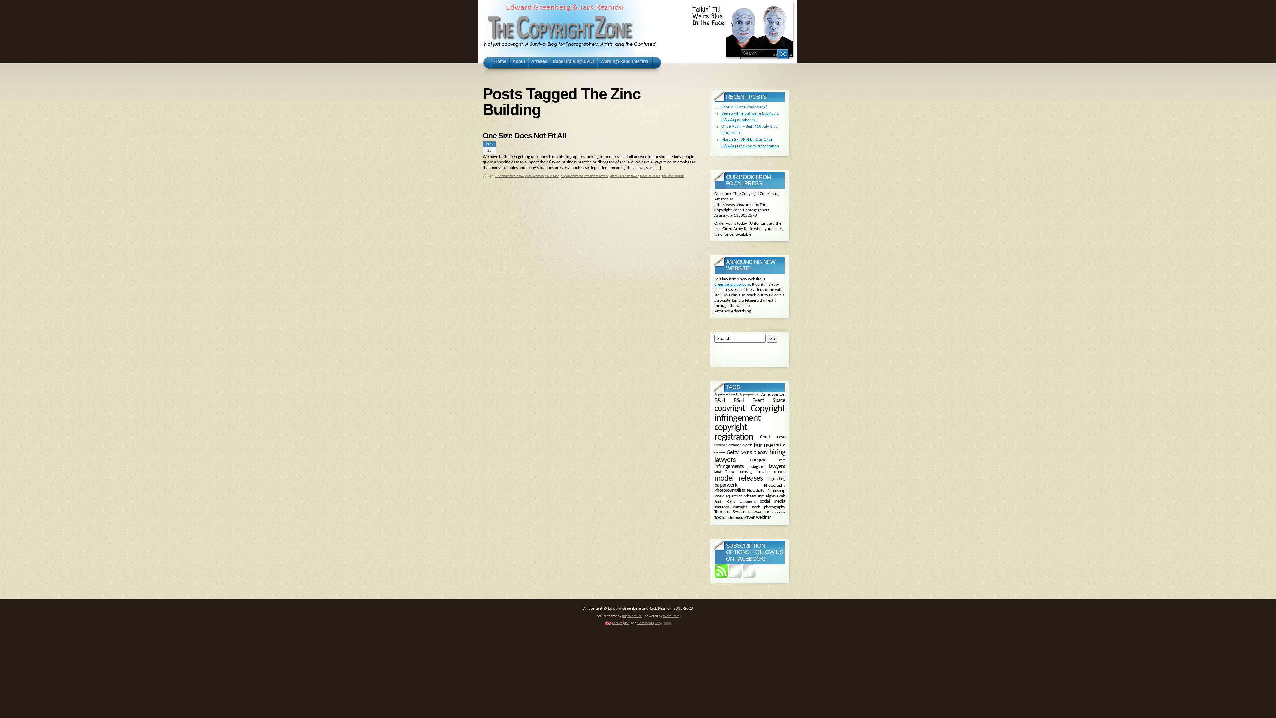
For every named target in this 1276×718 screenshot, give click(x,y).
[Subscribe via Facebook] (749, 577)
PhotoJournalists (729, 490)
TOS (717, 518)
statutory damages (730, 507)
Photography (774, 485)
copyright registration (733, 432)
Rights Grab (775, 496)
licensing (745, 472)
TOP (667, 623)
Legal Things (724, 472)
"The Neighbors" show (509, 176)
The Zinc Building (673, 176)
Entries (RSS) (621, 623)
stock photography (768, 507)
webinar (763, 517)
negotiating (776, 479)
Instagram (756, 467)
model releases (650, 176)
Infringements (729, 466)
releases (750, 496)
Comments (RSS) (649, 623)
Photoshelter (756, 491)
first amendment (572, 176)
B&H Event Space (759, 400)
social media (772, 501)
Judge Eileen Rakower (624, 176)
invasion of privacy (596, 176)
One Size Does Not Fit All (524, 135)
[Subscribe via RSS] (721, 577)
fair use (763, 445)
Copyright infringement (749, 413)
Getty (733, 452)
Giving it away (754, 452)
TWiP (750, 518)
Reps (761, 496)
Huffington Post (767, 460)
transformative (733, 518)
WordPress (671, 616)
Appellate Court (725, 394)
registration (734, 496)
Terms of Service (729, 512)
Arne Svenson (534, 176)
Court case (552, 176)
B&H (719, 401)
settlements (748, 501)
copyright (729, 409)
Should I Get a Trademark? (744, 107)
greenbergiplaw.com (732, 284)
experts (747, 445)
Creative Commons (727, 445)
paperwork (725, 485)
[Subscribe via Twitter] (735, 577)
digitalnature (632, 616)
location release (771, 472)
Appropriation (749, 394)
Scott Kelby (724, 502)
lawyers (777, 466)
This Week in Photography (766, 512)
